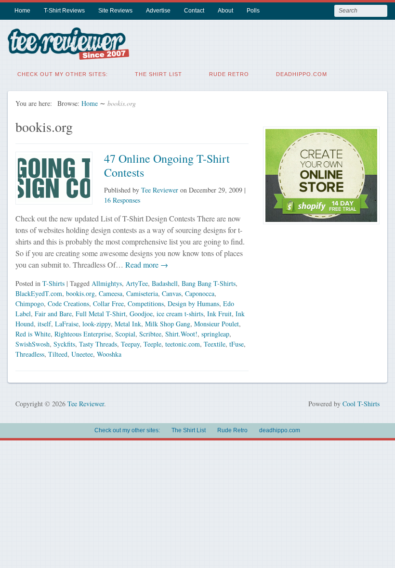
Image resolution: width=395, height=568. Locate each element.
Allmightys (107, 283)
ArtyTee (137, 283)
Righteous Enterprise (82, 333)
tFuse (236, 344)
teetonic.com (182, 344)
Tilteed (57, 354)
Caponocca (199, 293)
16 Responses (122, 200)
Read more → (145, 264)
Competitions (146, 303)
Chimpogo (29, 303)
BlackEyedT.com (38, 293)
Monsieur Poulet (216, 323)
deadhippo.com (301, 74)
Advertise (158, 10)
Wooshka (109, 354)
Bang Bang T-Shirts (209, 283)
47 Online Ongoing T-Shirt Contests (167, 165)
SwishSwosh (32, 344)
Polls (253, 10)
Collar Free (108, 303)
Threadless (29, 354)
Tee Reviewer (159, 189)
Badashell (165, 283)
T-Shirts (53, 283)
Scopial (125, 333)
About (225, 10)
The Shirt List (158, 74)
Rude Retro (229, 74)
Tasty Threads (98, 344)
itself (44, 323)
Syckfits (64, 344)
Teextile (214, 344)
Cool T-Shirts (361, 403)
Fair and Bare (53, 313)
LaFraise (67, 323)
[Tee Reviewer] (68, 53)
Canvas (171, 293)
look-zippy (96, 323)
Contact (194, 10)
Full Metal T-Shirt (101, 313)
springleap (215, 333)
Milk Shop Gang (167, 323)
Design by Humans (193, 303)
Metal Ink (128, 323)
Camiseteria (142, 293)
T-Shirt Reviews (64, 10)
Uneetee (82, 354)
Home (22, 10)
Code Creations (68, 303)
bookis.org (80, 293)
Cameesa (110, 293)
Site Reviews (115, 10)
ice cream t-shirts (180, 313)
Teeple (152, 344)
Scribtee (150, 333)
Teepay (130, 344)
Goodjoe (141, 313)
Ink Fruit (219, 313)
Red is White (33, 333)
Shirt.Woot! (181, 333)
